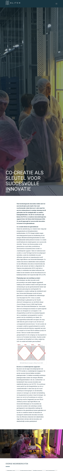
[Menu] (56, 3)
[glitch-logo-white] (13, 4)
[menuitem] (56, 3)
